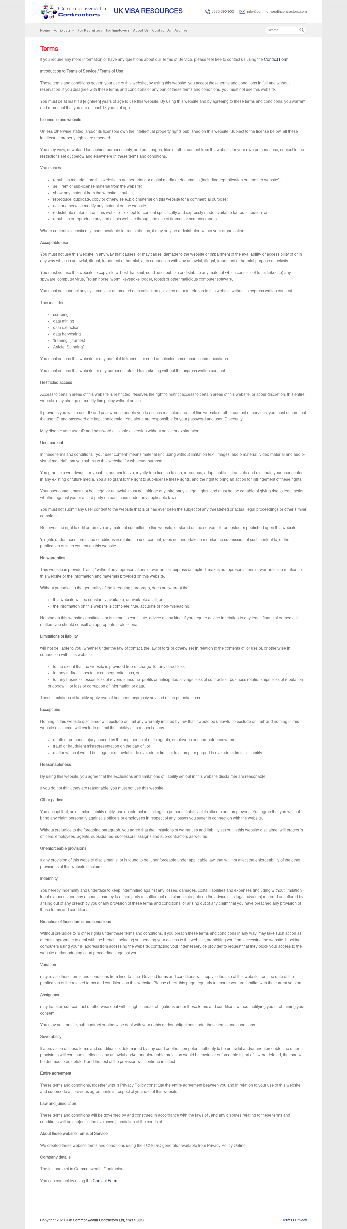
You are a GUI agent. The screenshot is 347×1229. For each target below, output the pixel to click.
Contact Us (161, 30)
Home (45, 30)
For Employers (118, 30)
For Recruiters (90, 30)
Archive (181, 30)
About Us (141, 30)
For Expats (62, 30)
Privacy (301, 1220)
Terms (287, 1220)
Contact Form (276, 60)
